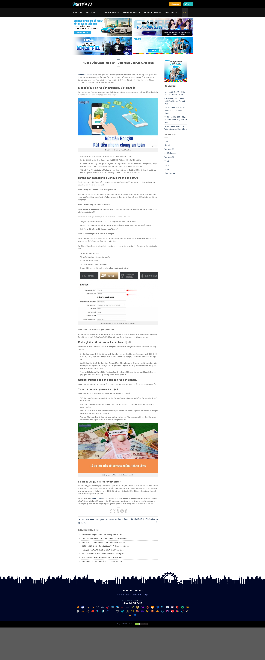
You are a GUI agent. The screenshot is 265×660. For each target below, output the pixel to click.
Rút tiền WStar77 (112, 13)
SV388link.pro (127, 600)
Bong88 (105, 222)
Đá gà (166, 169)
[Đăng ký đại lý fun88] (102, 27)
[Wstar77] (82, 4)
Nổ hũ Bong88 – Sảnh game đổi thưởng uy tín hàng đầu (102, 557)
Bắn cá (166, 165)
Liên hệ (128, 595)
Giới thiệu (120, 595)
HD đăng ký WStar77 (152, 13)
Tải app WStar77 (171, 13)
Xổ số (166, 161)
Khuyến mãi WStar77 (131, 13)
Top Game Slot (169, 157)
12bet (135, 600)
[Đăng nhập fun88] (163, 46)
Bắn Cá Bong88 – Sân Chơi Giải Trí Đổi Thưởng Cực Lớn (102, 561)
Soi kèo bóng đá (170, 153)
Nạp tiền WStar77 (93, 13)
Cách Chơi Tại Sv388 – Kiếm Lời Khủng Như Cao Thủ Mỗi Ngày (104, 539)
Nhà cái (167, 145)
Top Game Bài (169, 149)
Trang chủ (77, 13)
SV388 (140, 600)
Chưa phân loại (169, 173)
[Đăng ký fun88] (175, 70)
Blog (185, 13)
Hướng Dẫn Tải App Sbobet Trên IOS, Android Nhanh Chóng (103, 550)
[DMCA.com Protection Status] (141, 624)
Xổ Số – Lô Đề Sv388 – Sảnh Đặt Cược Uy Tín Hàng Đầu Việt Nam (105, 546)
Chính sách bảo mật (140, 595)
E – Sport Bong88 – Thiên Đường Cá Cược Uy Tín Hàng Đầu (103, 554)
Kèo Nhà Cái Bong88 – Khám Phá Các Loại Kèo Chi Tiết (102, 535)
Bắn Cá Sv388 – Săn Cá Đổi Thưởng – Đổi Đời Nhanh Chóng (103, 542)
